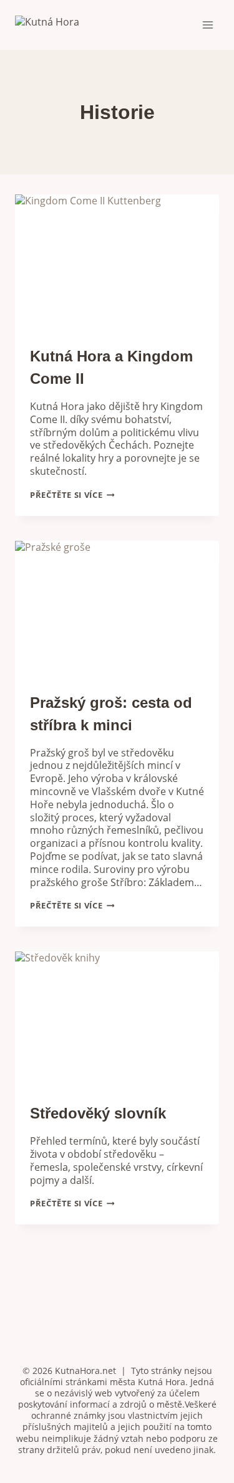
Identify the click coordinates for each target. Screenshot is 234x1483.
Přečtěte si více (72, 494)
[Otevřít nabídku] (207, 24)
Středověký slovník (98, 1113)
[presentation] (117, 262)
